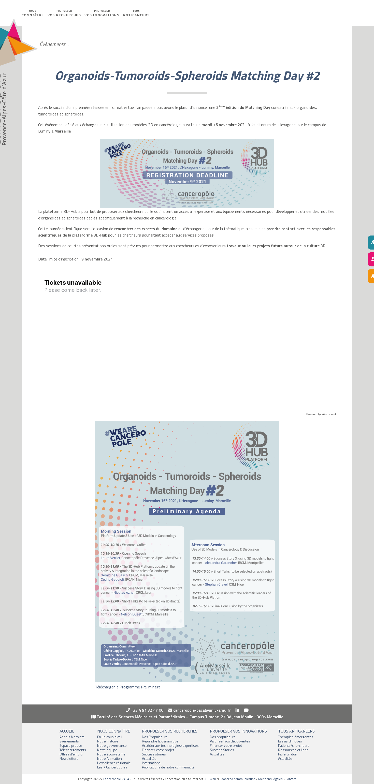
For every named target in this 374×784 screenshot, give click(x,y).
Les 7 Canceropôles (112, 767)
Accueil (67, 731)
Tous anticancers (296, 731)
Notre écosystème (111, 754)
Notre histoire (107, 741)
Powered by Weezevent (321, 414)
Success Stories (222, 749)
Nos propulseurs (222, 736)
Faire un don (287, 754)
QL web (210, 778)
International (151, 762)
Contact (290, 778)
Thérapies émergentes (295, 736)
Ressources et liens (293, 749)
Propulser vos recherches (169, 731)
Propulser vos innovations (238, 731)
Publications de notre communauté (168, 767)
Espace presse (71, 745)
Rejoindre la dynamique (160, 741)
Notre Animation (109, 758)
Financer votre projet (158, 749)
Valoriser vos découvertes (230, 741)
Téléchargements (73, 749)
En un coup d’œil (109, 736)
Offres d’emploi (71, 754)
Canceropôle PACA (116, 778)
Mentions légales (270, 778)
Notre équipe (107, 749)
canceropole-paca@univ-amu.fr (201, 710)
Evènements (69, 741)
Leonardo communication (237, 778)
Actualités (149, 758)
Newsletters (69, 758)
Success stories (154, 754)
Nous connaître (113, 731)
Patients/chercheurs (293, 745)
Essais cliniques (290, 741)
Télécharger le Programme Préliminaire (128, 687)
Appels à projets (72, 736)
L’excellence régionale (114, 762)
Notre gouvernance (112, 745)
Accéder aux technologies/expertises (170, 745)
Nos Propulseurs (154, 736)
